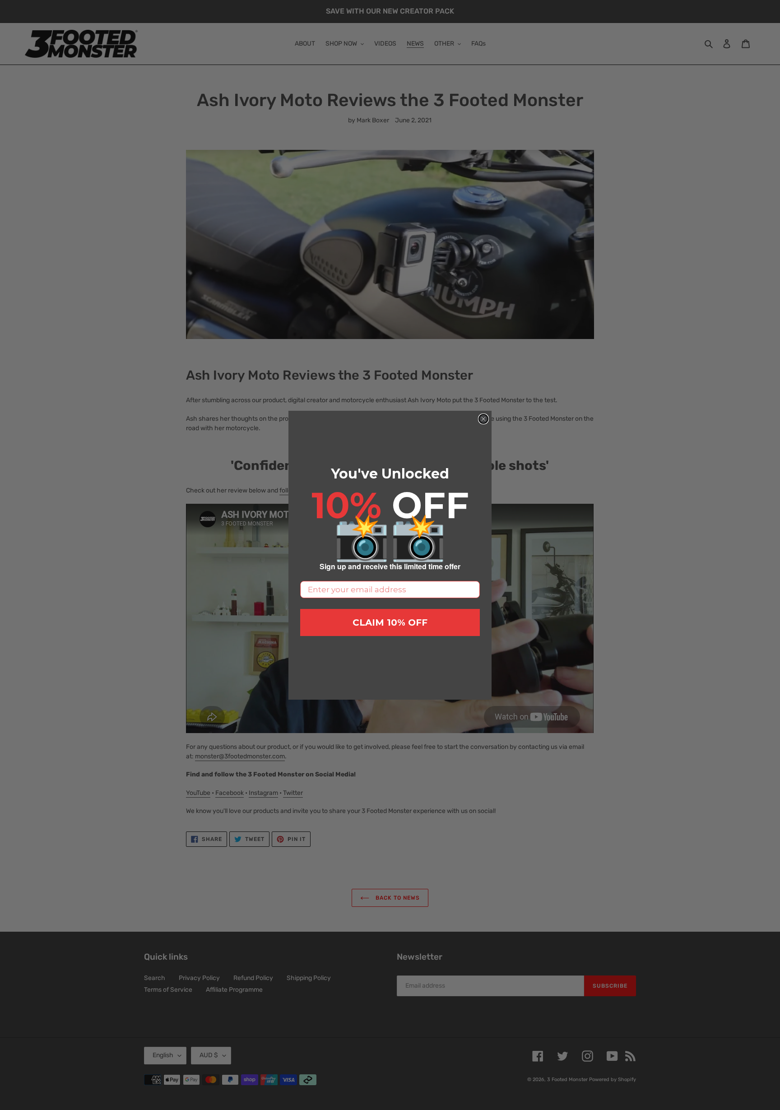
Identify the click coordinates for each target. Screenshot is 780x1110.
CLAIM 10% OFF (390, 622)
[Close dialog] (483, 418)
